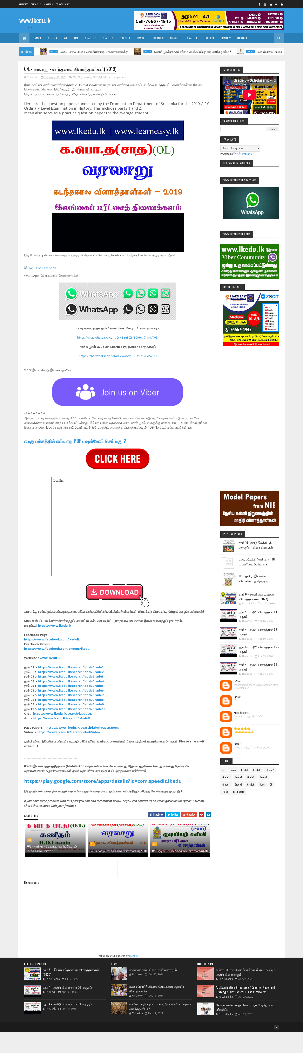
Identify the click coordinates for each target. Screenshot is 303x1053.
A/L (65, 38)
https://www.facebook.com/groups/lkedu (56, 648)
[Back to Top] (276, 1027)
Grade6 (263, 777)
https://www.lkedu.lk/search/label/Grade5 (71, 686)
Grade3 (226, 777)
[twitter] (276, 4)
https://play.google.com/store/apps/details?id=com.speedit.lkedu (103, 781)
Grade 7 (141, 38)
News (121, 51)
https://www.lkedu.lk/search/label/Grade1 (71, 667)
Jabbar (237, 744)
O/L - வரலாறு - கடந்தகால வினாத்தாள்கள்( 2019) (118, 850)
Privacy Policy (62, 4)
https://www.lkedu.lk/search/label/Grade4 (71, 681)
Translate (247, 153)
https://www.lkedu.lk (54, 625)
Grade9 (250, 784)
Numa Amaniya (241, 712)
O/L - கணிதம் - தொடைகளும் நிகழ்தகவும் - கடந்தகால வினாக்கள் (53, 848)
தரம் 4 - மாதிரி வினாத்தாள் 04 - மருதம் (67, 987)
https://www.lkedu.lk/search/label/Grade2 (71, 672)
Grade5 (251, 777)
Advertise (23, 4)
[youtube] (282, 4)
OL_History (84, 77)
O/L (76, 38)
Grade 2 (226, 38)
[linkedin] (270, 4)
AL (223, 770)
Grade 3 (209, 38)
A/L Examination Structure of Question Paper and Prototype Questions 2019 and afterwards (245, 989)
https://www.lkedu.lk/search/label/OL (62, 713)
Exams (233, 770)
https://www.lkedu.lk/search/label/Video (68, 732)
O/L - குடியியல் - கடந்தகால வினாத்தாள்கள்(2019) (181, 850)
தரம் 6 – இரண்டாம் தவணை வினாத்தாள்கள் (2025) (257, 596)
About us (48, 4)
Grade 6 (158, 38)
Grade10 (257, 770)
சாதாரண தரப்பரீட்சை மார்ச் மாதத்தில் (153, 969)
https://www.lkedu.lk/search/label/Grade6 (71, 690)
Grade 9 (108, 38)
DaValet (237, 681)
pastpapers (119, 77)
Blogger (133, 955)
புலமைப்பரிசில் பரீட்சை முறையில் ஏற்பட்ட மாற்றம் (257, 51)
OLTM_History (101, 77)
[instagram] (265, 4)
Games (37, 38)
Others (52, 38)
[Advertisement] (249, 413)
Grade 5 (175, 38)
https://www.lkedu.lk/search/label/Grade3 (71, 676)
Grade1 (244, 770)
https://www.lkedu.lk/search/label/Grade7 (71, 695)
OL (74, 77)
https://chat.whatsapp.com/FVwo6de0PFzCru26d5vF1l (118, 356)
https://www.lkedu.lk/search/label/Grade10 (72, 709)
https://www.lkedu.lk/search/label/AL (62, 718)
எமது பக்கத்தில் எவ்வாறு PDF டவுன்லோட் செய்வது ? (75, 440)
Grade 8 (125, 38)
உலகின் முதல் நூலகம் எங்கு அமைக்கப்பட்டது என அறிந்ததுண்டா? (165, 51)
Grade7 (226, 784)
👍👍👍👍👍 (242, 728)
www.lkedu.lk (34, 20)
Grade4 (238, 777)
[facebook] (259, 4)
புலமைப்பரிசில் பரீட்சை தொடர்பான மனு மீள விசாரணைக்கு (67, 51)
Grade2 (270, 770)
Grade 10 (90, 38)
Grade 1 (242, 38)
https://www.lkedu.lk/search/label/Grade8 (71, 700)
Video (225, 791)
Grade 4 (192, 38)
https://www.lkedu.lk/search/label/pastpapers (82, 727)
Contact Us (36, 4)
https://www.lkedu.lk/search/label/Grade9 (71, 704)
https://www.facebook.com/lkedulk (52, 639)
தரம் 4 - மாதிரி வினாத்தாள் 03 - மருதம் (67, 1004)
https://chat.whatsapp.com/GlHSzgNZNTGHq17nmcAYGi (117, 337)
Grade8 (238, 784)
